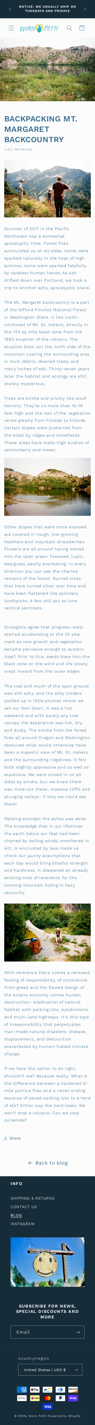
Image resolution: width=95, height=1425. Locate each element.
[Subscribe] (78, 1332)
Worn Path (37, 1416)
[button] (11, 28)
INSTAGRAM (23, 1223)
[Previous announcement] (10, 9)
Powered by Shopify (64, 1416)
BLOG (16, 1215)
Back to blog (51, 1163)
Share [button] (15, 1138)
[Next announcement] (85, 9)
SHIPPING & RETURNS (32, 1198)
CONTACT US (24, 1206)
